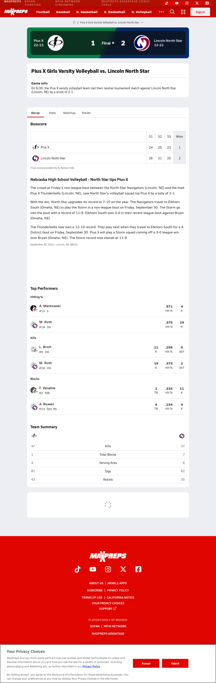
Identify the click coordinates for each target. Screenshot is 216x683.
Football (43, 11)
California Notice (120, 597)
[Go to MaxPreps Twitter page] (123, 570)
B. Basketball (87, 11)
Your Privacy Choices (108, 603)
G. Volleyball (142, 11)
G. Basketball (114, 11)
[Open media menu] (183, 11)
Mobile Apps (117, 583)
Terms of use (92, 597)
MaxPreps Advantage (108, 633)
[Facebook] (207, 3)
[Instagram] (187, 3)
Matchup (69, 113)
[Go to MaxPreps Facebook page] (138, 570)
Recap (35, 113)
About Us (96, 583)
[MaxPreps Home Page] (74, 22)
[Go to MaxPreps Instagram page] (108, 570)
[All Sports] (161, 11)
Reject (175, 663)
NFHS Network (115, 626)
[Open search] (172, 11)
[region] (108, 663)
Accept (146, 663)
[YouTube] (176, 3)
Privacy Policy (118, 590)
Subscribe (95, 590)
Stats (52, 113)
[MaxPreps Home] (16, 11)
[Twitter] (197, 3)
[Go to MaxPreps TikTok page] (77, 570)
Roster (86, 113)
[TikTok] (166, 3)
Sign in (200, 12)
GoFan (95, 626)
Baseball (63, 11)
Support (105, 608)
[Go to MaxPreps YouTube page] (92, 570)
